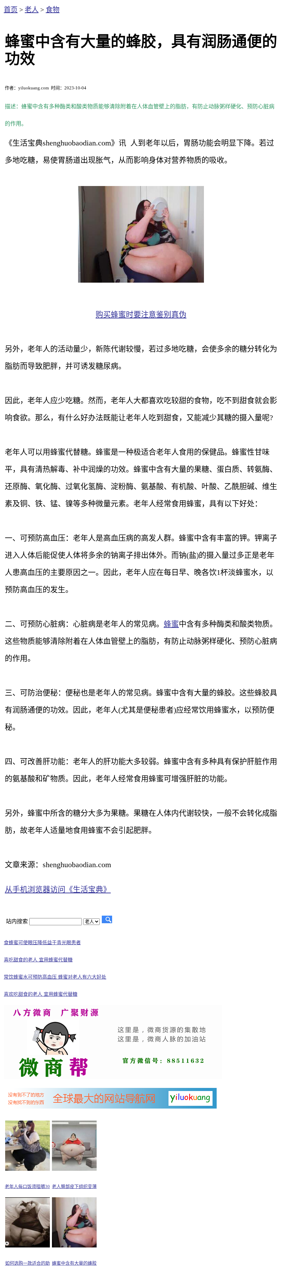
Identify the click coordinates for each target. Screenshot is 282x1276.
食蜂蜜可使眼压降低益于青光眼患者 (42, 942)
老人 (32, 9)
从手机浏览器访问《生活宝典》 (58, 889)
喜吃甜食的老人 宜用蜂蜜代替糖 (38, 959)
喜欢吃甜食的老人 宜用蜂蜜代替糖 (40, 994)
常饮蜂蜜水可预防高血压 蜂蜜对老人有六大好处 (55, 977)
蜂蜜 (171, 624)
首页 (11, 9)
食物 (52, 9)
